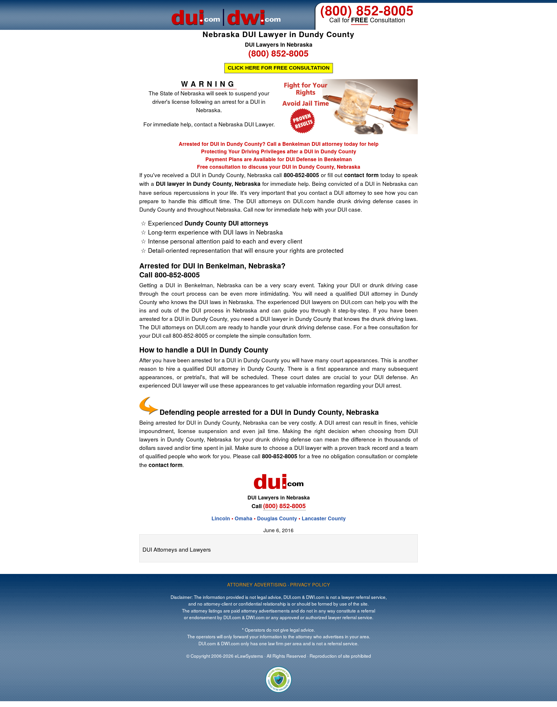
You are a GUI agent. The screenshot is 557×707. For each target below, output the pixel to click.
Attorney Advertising (257, 584)
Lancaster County (324, 518)
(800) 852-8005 (367, 10)
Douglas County (277, 518)
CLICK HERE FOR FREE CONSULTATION (279, 68)
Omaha (243, 518)
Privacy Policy (310, 584)
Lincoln (220, 518)
